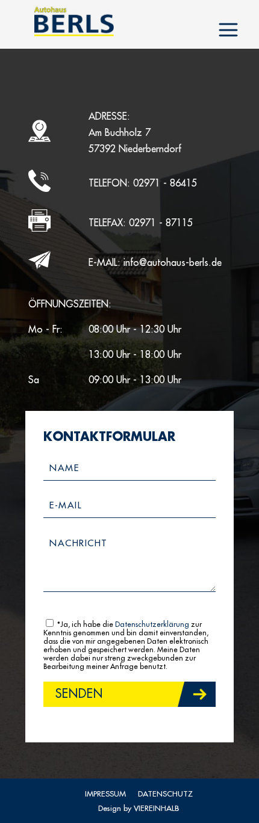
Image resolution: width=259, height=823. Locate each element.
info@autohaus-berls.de (172, 263)
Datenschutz (165, 794)
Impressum (105, 794)
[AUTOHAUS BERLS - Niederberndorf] (73, 21)
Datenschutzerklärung (152, 624)
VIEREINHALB (156, 808)
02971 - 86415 (165, 183)
